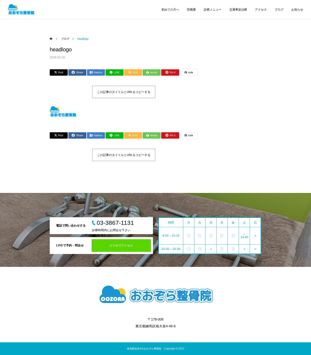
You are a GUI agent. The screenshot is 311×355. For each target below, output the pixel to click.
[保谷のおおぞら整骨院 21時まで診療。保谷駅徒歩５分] (21, 9)
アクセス (261, 9)
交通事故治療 (238, 9)
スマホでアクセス (121, 245)
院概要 (191, 9)
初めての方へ (170, 9)
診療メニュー (213, 9)
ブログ (279, 9)
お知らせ (297, 9)
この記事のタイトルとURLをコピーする (123, 92)
